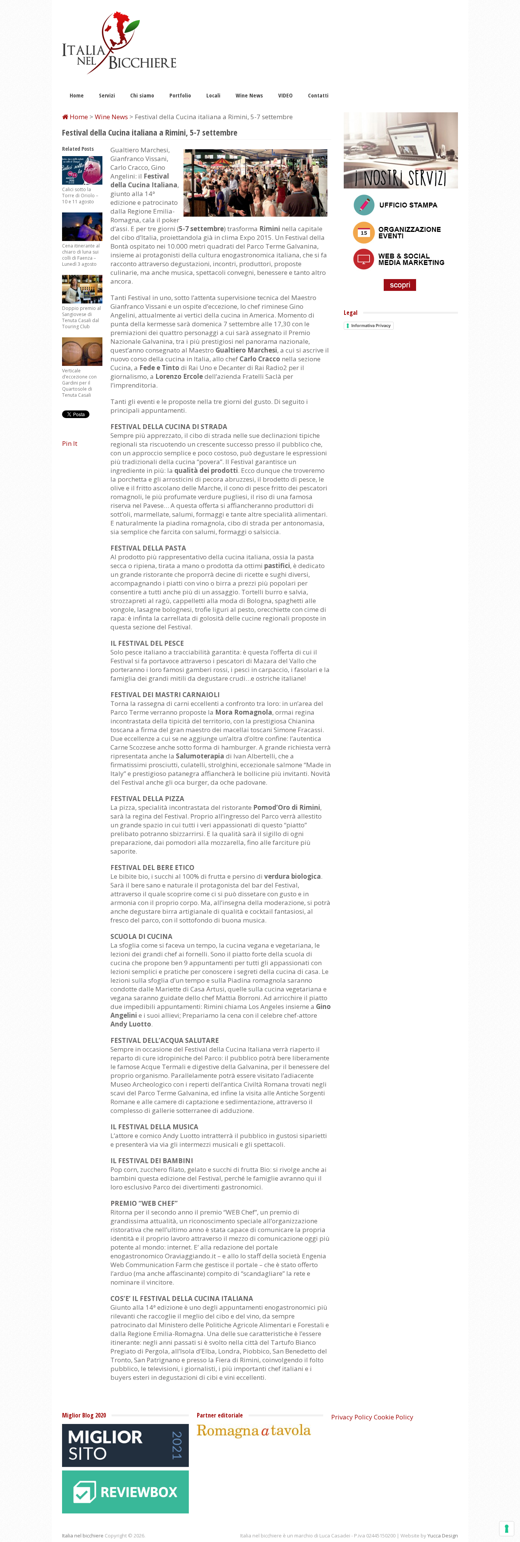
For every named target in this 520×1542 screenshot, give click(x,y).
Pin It (69, 443)
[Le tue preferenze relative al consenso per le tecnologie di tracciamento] (506, 1528)
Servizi (107, 95)
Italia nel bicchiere (83, 1535)
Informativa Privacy (371, 325)
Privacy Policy (351, 1417)
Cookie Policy (393, 1417)
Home (77, 95)
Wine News (249, 95)
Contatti (318, 95)
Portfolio (180, 95)
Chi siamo (142, 95)
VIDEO (285, 95)
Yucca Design (442, 1535)
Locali (213, 95)
